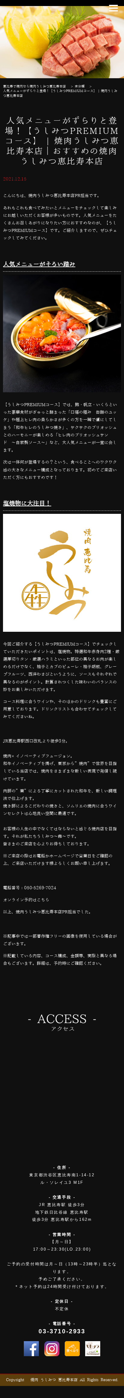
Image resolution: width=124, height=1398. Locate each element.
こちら (43, 900)
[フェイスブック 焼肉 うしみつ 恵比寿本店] (31, 1348)
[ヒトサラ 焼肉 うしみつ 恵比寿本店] (92, 1348)
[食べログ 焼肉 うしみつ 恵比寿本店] (72, 1348)
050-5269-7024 (40, 888)
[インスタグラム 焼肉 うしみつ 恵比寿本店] (51, 1348)
